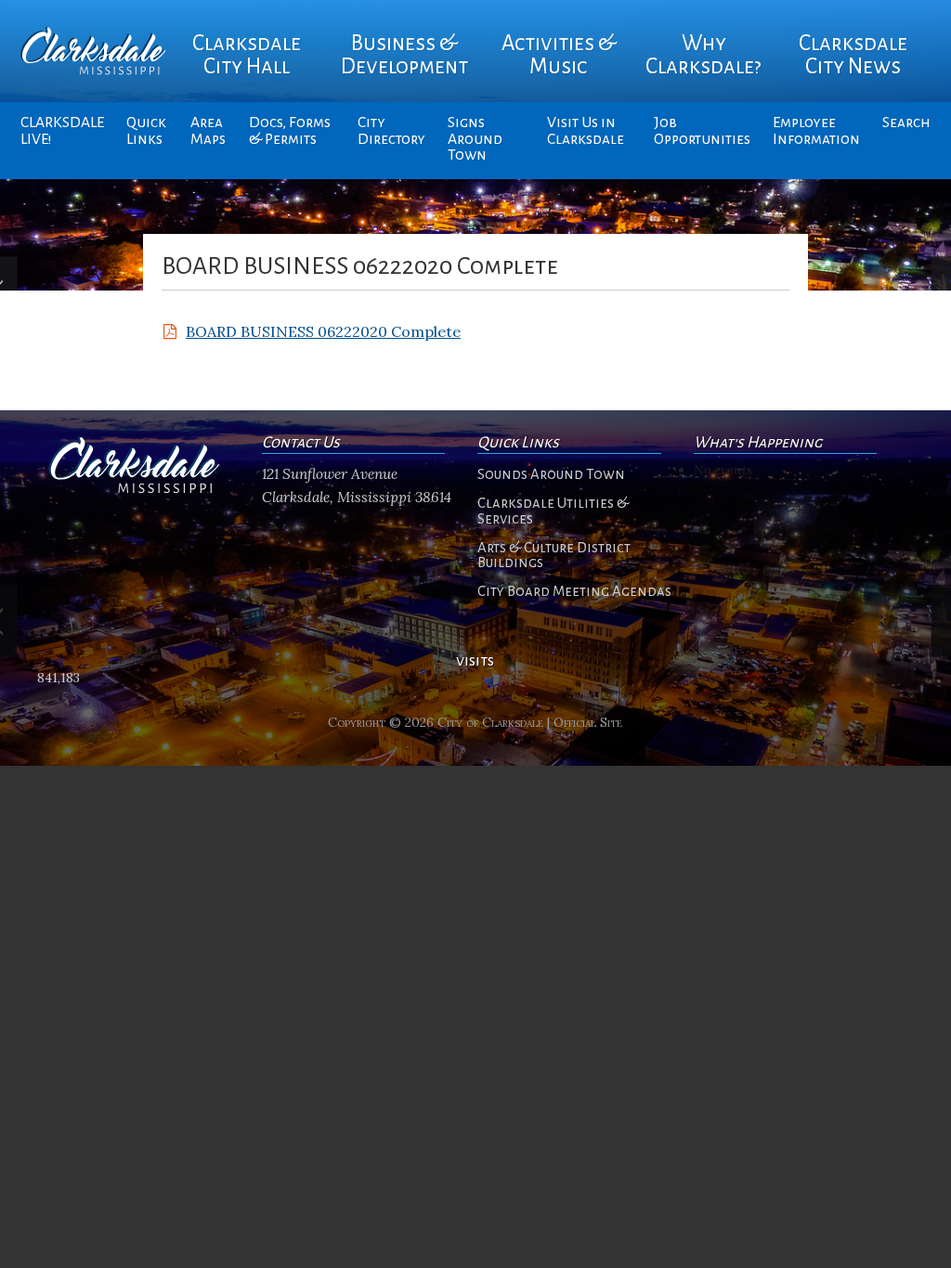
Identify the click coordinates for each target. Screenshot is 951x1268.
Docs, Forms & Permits (290, 131)
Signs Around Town (475, 138)
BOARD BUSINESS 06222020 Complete (323, 331)
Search (906, 122)
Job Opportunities (702, 131)
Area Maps (208, 131)
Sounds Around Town (551, 474)
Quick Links (146, 131)
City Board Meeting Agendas (574, 591)
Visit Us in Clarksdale (585, 131)
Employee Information (816, 131)
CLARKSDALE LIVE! (62, 131)
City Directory (391, 131)
